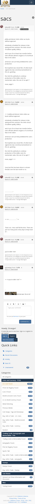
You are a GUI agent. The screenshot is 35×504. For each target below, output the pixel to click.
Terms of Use (22, 498)
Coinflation (24, 502)
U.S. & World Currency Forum (17, 400)
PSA (26, 500)
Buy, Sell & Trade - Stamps (17, 470)
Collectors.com (12, 502)
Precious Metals (17, 408)
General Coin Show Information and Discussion (17, 478)
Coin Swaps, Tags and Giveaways (17, 412)
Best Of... (8, 363)
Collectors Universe (22, 496)
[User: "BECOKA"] (1, 101)
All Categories (7, 377)
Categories (8, 351)
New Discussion (8, 340)
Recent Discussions (11, 355)
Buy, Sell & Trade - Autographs (17, 459)
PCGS (22, 500)
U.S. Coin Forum (24, 29)
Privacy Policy (13, 498)
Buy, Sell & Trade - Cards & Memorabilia (17, 455)
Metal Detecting (17, 404)
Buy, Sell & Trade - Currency (17, 426)
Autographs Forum (17, 443)
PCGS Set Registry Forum (17, 388)
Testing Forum (17, 486)
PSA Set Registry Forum (17, 447)
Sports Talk (17, 451)
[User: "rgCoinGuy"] (1, 267)
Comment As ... (25, 322)
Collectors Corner (15, 500)
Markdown (16, 316)
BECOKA (7, 102)
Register (12, 336)
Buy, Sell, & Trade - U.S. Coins (17, 416)
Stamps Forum (17, 466)
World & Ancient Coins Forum (17, 396)
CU (19, 502)
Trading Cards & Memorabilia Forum (17, 439)
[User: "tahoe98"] (1, 26)
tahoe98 (7, 27)
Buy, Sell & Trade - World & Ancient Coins (17, 421)
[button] (33, 17)
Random (17, 430)
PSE (30, 500)
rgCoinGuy (8, 267)
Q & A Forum (17, 392)
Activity (7, 359)
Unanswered (16, 367)
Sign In (5, 336)
